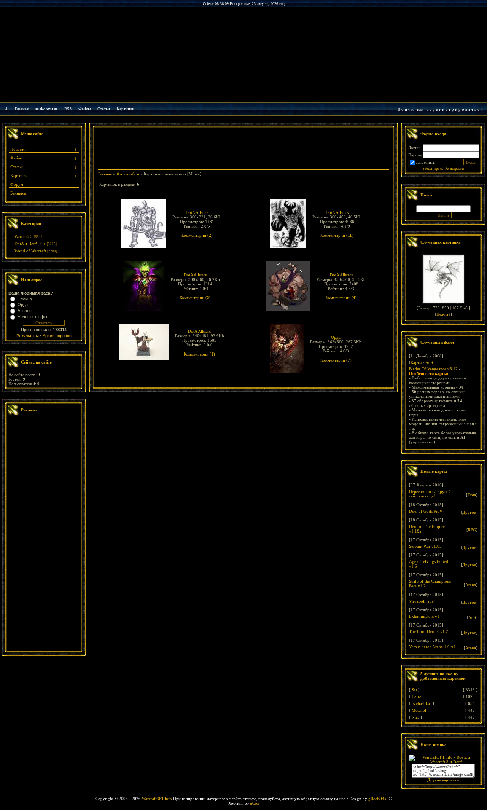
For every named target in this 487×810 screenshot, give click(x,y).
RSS (68, 109)
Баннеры (18, 193)
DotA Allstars (197, 212)
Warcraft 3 (23, 236)
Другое (469, 512)
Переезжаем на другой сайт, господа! (430, 493)
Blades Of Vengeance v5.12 (433, 369)
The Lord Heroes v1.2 (428, 631)
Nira (415, 717)
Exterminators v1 (424, 616)
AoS (429, 362)
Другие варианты (443, 780)
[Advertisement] (43, 534)
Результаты (27, 335)
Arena (470, 584)
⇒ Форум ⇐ (46, 109)
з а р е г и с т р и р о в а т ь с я (454, 109)
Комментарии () (197, 235)
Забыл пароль (433, 169)
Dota (472, 495)
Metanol (419, 710)
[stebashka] (421, 703)
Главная (22, 109)
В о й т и (406, 109)
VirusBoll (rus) (422, 601)
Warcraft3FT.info (157, 798)
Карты (416, 362)
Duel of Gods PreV (425, 511)
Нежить (25, 298)
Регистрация (454, 169)
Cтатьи (103, 109)
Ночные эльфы (32, 316)
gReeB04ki (378, 798)
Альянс (25, 310)
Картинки (125, 109)
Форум (16, 184)
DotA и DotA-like (30, 243)
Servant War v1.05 (425, 546)
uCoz (254, 803)
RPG (472, 530)
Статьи (16, 166)
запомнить (425, 162)
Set (414, 689)
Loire (416, 696)
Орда (23, 304)
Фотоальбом (127, 174)
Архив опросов (57, 335)
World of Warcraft (30, 251)
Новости (18, 149)
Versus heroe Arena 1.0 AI (432, 646)
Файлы (84, 109)
